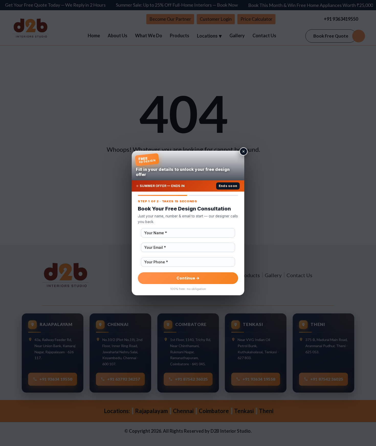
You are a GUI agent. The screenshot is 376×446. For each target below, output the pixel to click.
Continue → (188, 278)
